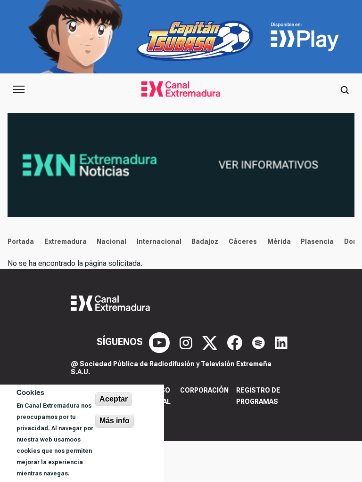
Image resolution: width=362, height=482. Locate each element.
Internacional (159, 241)
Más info (114, 421)
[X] (211, 341)
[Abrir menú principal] (18, 89)
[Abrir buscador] (344, 89)
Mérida (279, 241)
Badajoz (204, 241)
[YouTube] (160, 341)
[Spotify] (259, 341)
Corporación (204, 390)
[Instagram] (187, 341)
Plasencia (317, 241)
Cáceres (243, 241)
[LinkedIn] (281, 341)
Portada (21, 241)
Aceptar (113, 399)
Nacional (111, 241)
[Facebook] (236, 341)
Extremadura (65, 241)
